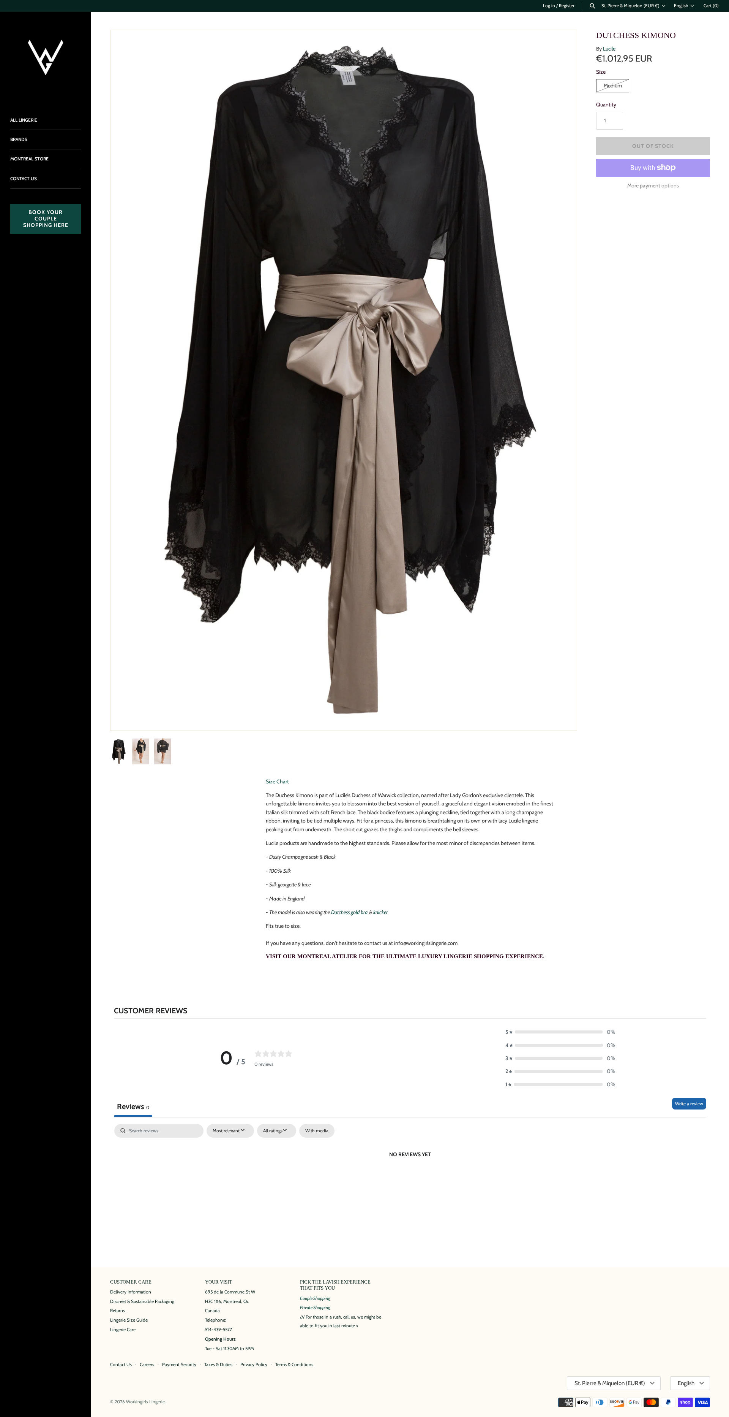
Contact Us (121, 1364)
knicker (380, 912)
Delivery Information (130, 1292)
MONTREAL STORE (29, 159)
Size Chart (277, 781)
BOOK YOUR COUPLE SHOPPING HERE (45, 218)
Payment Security (179, 1364)
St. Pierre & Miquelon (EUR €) (630, 5)
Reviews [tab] (133, 1106)
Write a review (689, 1103)
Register (566, 5)
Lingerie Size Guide (129, 1320)
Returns (117, 1310)
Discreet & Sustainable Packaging (142, 1301)
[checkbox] (317, 1131)
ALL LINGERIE (23, 120)
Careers (147, 1364)
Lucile (609, 48)
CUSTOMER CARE (130, 1282)
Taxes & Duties (218, 1364)
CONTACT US (23, 178)
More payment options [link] (653, 185)
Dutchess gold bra (349, 912)
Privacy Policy (253, 1364)
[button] (560, 714)
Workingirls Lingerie (145, 1401)
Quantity (606, 104)
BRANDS (18, 139)
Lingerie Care (123, 1329)
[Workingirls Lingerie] (45, 57)
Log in (549, 5)
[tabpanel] (410, 1180)
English (681, 5)
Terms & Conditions (294, 1364)
